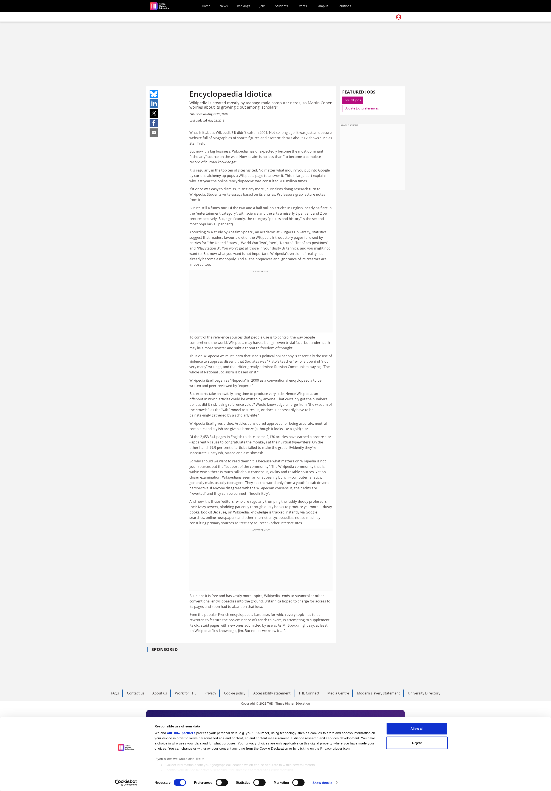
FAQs (115, 693)
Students (281, 6)
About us (159, 693)
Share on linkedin (154, 103)
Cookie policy (234, 693)
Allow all (416, 728)
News (224, 6)
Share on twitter (154, 113)
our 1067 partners (181, 733)
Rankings (243, 6)
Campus (322, 6)
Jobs (263, 6)
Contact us (135, 693)
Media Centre (338, 693)
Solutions (344, 6)
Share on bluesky (154, 94)
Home (206, 6)
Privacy (210, 693)
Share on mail (154, 132)
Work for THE (186, 693)
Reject (417, 742)
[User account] (398, 17)
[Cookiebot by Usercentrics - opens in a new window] (126, 782)
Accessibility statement (272, 693)
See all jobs (353, 100)
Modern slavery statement (378, 693)
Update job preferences (362, 108)
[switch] (222, 782)
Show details (322, 782)
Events (302, 6)
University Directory (424, 693)
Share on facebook (154, 123)
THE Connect (309, 693)
